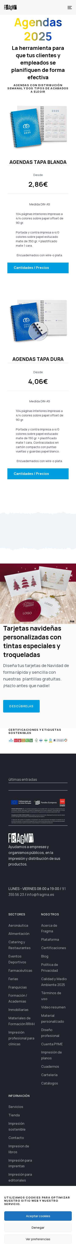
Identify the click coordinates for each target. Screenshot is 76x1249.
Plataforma (50, 939)
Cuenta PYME (52, 1044)
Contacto (16, 1137)
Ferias (13, 979)
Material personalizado (52, 1018)
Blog (44, 956)
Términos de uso (51, 996)
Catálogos (49, 1083)
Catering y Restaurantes (19, 945)
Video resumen (53, 1007)
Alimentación (18, 933)
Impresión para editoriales (20, 1177)
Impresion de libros (18, 1149)
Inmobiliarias (18, 1009)
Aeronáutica (18, 925)
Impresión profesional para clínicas (21, 1038)
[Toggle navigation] (60, 7)
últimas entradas (22, 779)
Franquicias (17, 987)
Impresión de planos (51, 1055)
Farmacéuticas (20, 970)
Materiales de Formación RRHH (21, 1021)
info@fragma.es (40, 894)
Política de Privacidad (49, 967)
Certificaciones (53, 948)
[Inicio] (21, 838)
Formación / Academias (17, 998)
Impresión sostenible (17, 1126)
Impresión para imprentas (20, 1163)
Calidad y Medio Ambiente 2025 (54, 982)
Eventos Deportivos (17, 959)
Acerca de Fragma (49, 928)
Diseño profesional (50, 1032)
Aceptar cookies (38, 1216)
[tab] (38, 268)
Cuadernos (50, 1066)
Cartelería (49, 1075)
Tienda (14, 1115)
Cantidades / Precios (31, 267)
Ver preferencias (38, 1239)
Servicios (15, 1106)
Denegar (38, 1227)
